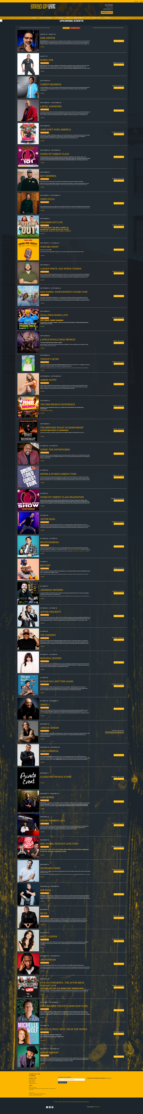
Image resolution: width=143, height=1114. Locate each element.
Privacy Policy (58, 1101)
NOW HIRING (97, 18)
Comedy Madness (50, 84)
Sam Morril (47, 797)
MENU (68, 18)
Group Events (78, 18)
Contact (108, 18)
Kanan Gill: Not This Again (56, 681)
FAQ (88, 18)
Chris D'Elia (47, 199)
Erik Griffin (47, 37)
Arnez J (45, 704)
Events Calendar (46, 18)
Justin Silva (47, 519)
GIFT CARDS (59, 18)
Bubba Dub (46, 59)
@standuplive (108, 1078)
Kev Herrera (48, 175)
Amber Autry (48, 379)
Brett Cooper (48, 936)
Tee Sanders (48, 635)
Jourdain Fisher (50, 868)
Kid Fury (45, 565)
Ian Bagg (45, 890)
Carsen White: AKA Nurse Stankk (60, 268)
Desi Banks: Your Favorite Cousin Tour (63, 291)
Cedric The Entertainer (55, 449)
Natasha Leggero (51, 658)
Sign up (136, 1)
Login (141, 1)
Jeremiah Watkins (51, 589)
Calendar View (75, 27)
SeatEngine (96, 1106)
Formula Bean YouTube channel (73, 549)
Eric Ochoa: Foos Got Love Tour (59, 843)
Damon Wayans (49, 1052)
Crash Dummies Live (52, 820)
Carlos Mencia (49, 750)
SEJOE (43, 913)
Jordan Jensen (49, 727)
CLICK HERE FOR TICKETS (46, 410)
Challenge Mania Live (54, 315)
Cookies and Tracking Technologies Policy (76, 1101)
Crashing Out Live (51, 222)
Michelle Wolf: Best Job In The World (63, 1029)
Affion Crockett (50, 611)
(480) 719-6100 (110, 7)
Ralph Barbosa (49, 542)
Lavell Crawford (51, 106)
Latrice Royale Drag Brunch (57, 339)
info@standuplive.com (108, 9)
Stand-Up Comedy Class (54, 153)
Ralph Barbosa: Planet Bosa (79, 551)
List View (66, 27)
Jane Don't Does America (55, 129)
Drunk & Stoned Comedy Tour (58, 473)
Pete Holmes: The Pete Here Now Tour (63, 1006)
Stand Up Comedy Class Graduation (62, 497)
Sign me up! (62, 1082)
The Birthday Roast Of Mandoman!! (61, 427)
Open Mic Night (49, 246)
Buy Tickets (118, 64)
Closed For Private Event (56, 776)
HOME (34, 18)
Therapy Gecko (49, 359)
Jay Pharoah (48, 959)
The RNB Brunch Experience (57, 404)
